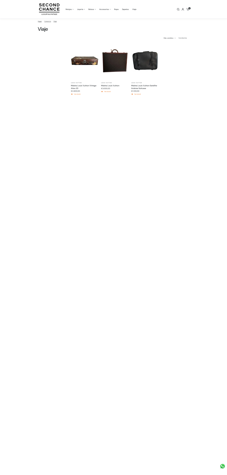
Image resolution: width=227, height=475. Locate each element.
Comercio (47, 21)
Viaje (55, 21)
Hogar (40, 21)
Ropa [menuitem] (116, 9)
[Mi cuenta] (183, 9)
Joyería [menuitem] (80, 9)
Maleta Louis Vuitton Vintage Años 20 (83, 86)
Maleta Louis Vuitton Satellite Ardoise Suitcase (144, 86)
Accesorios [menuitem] (104, 9)
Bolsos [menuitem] (91, 9)
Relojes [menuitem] (69, 9)
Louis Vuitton (76, 83)
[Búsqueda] (178, 9)
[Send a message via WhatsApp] (222, 466)
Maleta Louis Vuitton (110, 85)
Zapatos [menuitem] (125, 9)
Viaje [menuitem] (134, 9)
